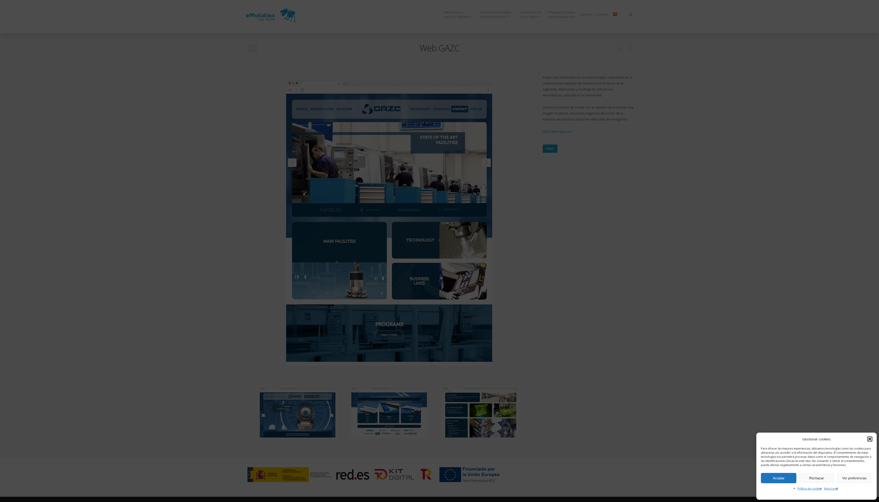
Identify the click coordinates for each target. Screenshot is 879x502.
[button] (870, 439)
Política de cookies (810, 489)
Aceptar (778, 478)
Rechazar (816, 478)
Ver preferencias (854, 478)
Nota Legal (831, 489)
